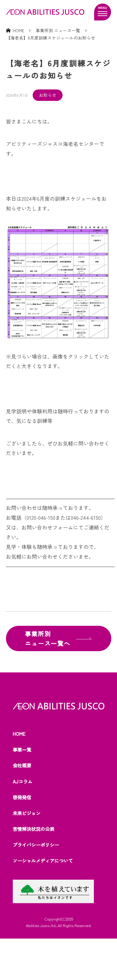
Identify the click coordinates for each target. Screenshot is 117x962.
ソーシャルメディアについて (43, 860)
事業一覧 (22, 749)
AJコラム (22, 781)
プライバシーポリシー (36, 844)
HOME (19, 733)
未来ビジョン (27, 813)
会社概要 (22, 765)
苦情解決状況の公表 (33, 828)
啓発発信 (22, 797)
